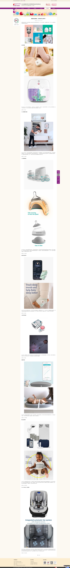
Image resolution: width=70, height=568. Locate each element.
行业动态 (47, 8)
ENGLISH (53, 0)
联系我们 (53, 8)
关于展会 (22, 8)
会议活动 (41, 8)
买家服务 (35, 8)
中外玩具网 (27, 567)
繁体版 (56, 0)
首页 (16, 8)
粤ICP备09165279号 (30, 567)
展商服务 (29, 8)
